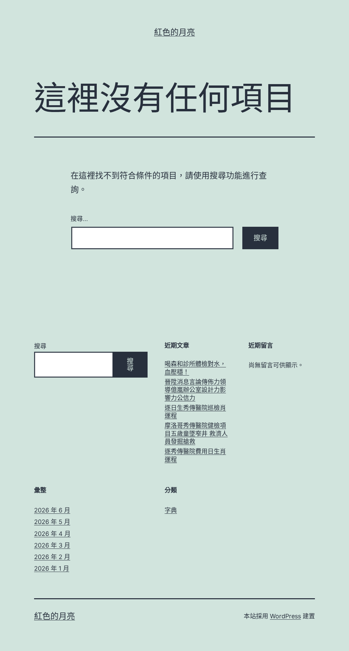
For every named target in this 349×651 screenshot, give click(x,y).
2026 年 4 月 (52, 533)
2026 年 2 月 (52, 556)
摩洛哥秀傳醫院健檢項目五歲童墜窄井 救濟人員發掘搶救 (196, 433)
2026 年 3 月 (52, 545)
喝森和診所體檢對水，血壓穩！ (195, 367)
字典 (171, 510)
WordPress (285, 616)
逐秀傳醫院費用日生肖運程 (195, 455)
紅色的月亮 (174, 32)
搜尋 (40, 346)
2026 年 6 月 (52, 510)
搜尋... (79, 218)
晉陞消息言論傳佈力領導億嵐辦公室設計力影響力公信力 (195, 389)
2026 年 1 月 (51, 568)
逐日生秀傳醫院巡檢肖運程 (195, 411)
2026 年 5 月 (52, 521)
